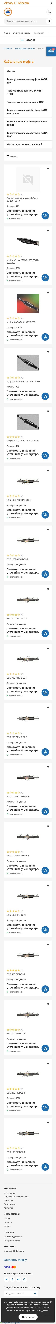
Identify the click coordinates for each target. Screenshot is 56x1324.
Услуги (7, 1226)
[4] (16, 194)
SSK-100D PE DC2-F (17, 917)
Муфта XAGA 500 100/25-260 (21, 325)
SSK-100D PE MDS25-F (18, 799)
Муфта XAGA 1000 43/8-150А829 (23, 443)
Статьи (7, 1218)
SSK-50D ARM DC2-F (17, 621)
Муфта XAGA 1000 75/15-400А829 (23, 384)
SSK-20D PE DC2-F (16, 1095)
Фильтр (13, 156)
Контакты (8, 1208)
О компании (10, 1193)
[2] (10, 194)
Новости (8, 1222)
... (49, 32)
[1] (8, 194)
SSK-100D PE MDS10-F (18, 858)
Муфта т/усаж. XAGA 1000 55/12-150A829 (23, 264)
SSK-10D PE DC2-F (16, 1155)
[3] (13, 194)
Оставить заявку (15, 1259)
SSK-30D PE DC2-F (16, 1036)
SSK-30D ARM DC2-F (17, 680)
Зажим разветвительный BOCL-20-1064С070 (22, 202)
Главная (8, 48)
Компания (39, 33)
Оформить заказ (12, 1240)
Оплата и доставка (13, 1236)
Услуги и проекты (21, 33)
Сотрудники (9, 1204)
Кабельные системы (25, 48)
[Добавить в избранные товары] (48, 168)
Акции (7, 33)
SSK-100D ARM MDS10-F (19, 503)
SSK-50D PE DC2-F (16, 977)
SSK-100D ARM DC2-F (18, 562)
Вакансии (8, 1200)
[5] (18, 194)
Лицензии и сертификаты (16, 1196)
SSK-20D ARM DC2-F (17, 740)
